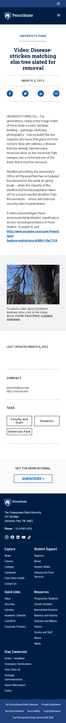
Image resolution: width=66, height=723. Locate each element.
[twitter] (25, 94)
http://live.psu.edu (17, 391)
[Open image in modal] (33, 284)
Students (47, 421)
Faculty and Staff (19, 420)
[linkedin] (41, 94)
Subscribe (31, 479)
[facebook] (10, 94)
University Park (33, 36)
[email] (56, 94)
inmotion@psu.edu (18, 387)
